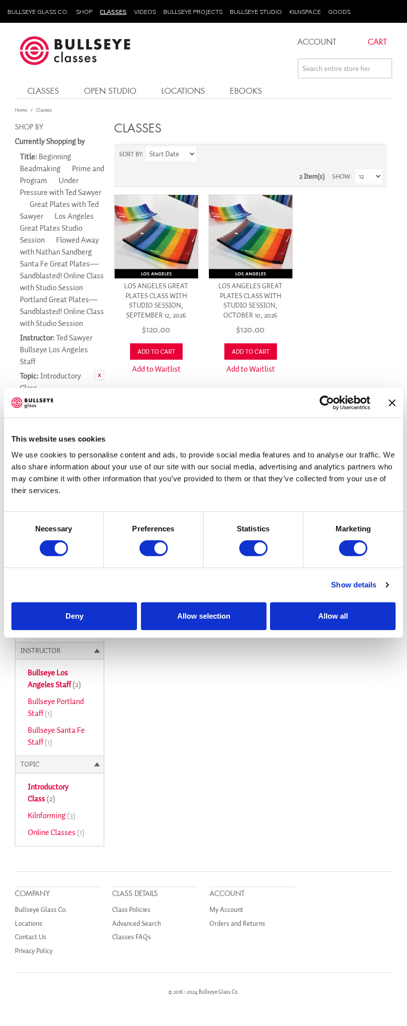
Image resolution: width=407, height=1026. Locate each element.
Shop (84, 11)
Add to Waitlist (156, 369)
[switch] (153, 548)
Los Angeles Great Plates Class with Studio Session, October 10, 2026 (250, 301)
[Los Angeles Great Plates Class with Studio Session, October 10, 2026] (250, 236)
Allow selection (203, 616)
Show (341, 176)
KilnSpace (305, 11)
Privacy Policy (34, 951)
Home (21, 110)
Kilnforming (51, 816)
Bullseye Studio (256, 11)
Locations (183, 90)
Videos (145, 11)
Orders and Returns (237, 923)
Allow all (333, 616)
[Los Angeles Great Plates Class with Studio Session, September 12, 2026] (156, 236)
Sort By (130, 154)
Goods (339, 11)
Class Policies (131, 909)
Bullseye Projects (192, 11)
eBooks (246, 90)
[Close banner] (392, 402)
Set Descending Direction (205, 154)
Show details (353, 584)
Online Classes (56, 832)
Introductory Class (48, 793)
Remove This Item (99, 375)
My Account (226, 909)
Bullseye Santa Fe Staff (56, 736)
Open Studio (110, 90)
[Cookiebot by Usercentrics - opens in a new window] (326, 402)
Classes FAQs (131, 937)
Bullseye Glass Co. (37, 11)
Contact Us (30, 937)
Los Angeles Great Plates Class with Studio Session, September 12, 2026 (156, 301)
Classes (113, 11)
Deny (74, 616)
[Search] (382, 68)
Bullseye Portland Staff (56, 707)
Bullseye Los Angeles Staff (54, 679)
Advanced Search (136, 923)
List (374, 154)
